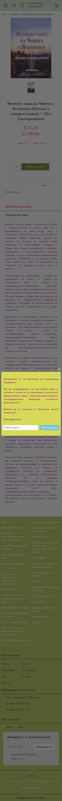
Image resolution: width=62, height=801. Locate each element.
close (59, 369)
